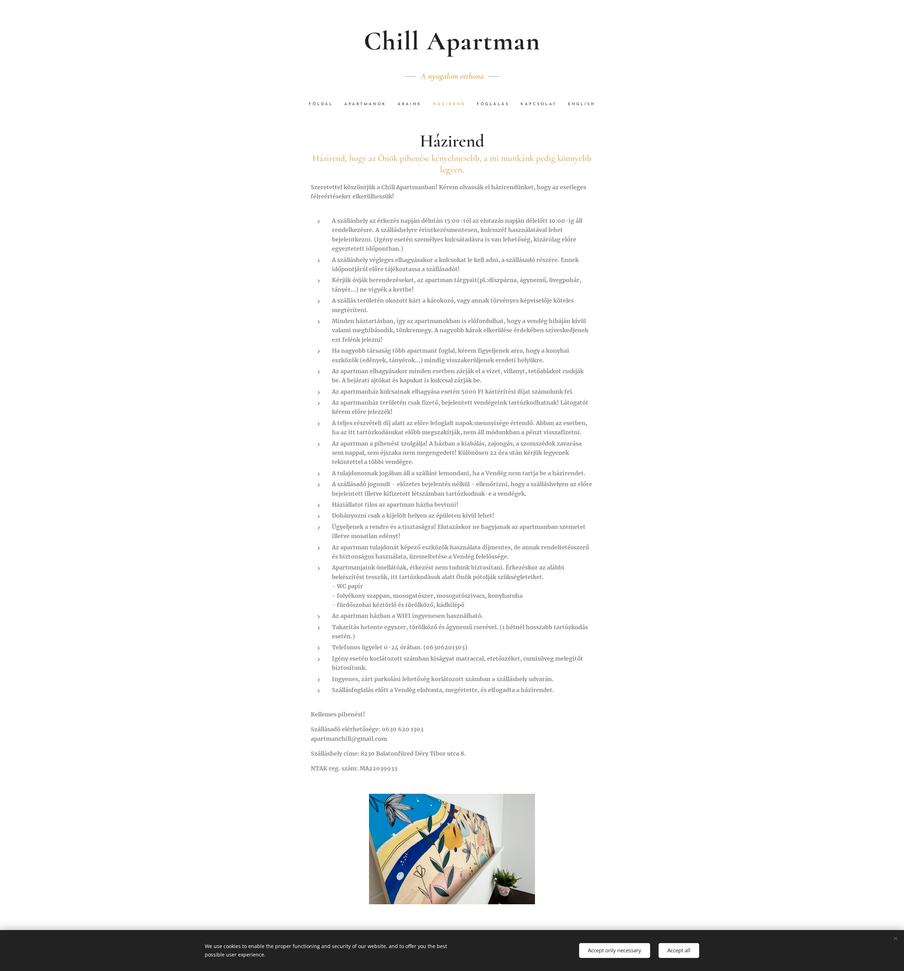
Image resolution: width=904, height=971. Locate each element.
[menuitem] (324, 104)
